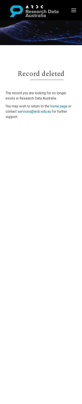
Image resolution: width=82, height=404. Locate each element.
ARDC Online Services (30, 156)
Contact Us (22, 140)
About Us (21, 130)
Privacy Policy (24, 170)
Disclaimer (22, 146)
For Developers (25, 151)
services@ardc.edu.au (34, 111)
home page (58, 106)
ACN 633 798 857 (13, 183)
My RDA (20, 135)
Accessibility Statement (32, 175)
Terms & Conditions (29, 164)
